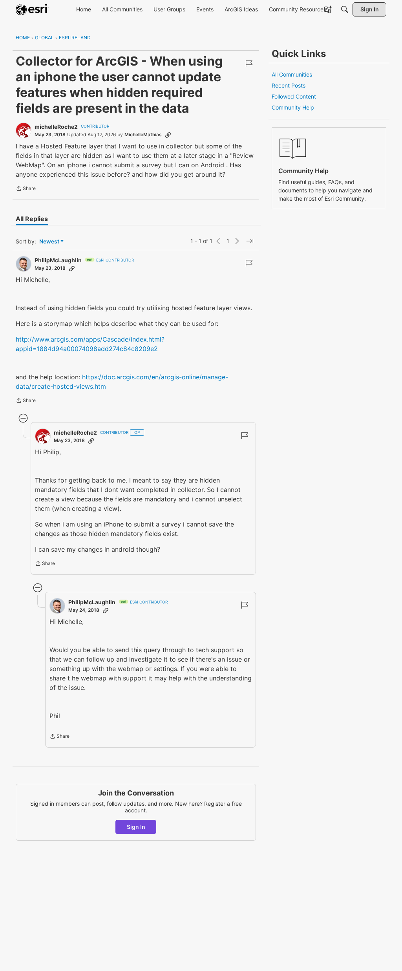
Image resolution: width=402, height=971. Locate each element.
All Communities (292, 74)
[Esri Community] (32, 9)
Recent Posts (288, 85)
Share (26, 189)
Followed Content (294, 96)
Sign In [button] (136, 826)
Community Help (293, 107)
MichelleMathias (143, 134)
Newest (49, 241)
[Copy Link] (168, 134)
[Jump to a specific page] (249, 241)
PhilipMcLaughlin (58, 260)
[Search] (345, 9)
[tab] (32, 218)
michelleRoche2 (56, 126)
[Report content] (249, 64)
